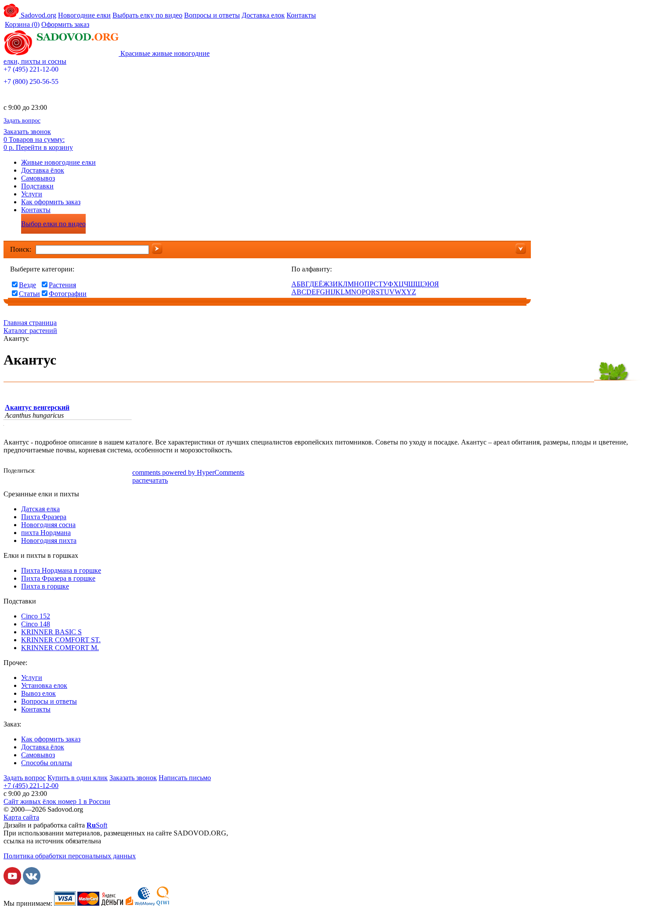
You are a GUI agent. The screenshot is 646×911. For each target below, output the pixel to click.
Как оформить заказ (50, 202)
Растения (62, 285)
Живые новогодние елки (58, 162)
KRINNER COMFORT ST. (61, 639)
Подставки (37, 186)
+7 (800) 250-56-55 (31, 81)
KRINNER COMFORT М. (60, 647)
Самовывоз (38, 178)
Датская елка (40, 509)
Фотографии (68, 293)
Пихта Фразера (43, 517)
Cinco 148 (35, 624)
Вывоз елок (38, 693)
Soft (97, 825)
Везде (27, 285)
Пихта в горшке (45, 586)
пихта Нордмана (46, 532)
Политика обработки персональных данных (70, 856)
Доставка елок (263, 15)
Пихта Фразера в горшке (58, 578)
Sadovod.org (37, 15)
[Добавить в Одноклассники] (71, 471)
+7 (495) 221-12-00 (31, 69)
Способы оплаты (46, 762)
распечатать (150, 480)
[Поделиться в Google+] (98, 471)
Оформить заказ (65, 24)
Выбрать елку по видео (147, 15)
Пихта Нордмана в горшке (61, 570)
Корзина (22, 24)
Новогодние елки (84, 15)
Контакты (301, 15)
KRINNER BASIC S (51, 632)
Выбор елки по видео (53, 224)
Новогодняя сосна (48, 524)
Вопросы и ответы (212, 15)
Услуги (31, 194)
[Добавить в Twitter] (85, 471)
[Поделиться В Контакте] (58, 471)
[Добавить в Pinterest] (124, 471)
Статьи (29, 293)
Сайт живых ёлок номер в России (57, 801)
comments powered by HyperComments (188, 472)
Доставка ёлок (42, 170)
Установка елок (44, 685)
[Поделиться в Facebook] (45, 471)
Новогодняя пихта (48, 540)
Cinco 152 (35, 616)
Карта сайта (21, 817)
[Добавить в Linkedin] (111, 471)
